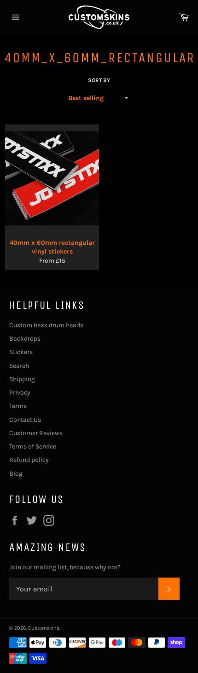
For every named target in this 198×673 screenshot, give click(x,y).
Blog (16, 474)
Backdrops (25, 338)
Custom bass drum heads (46, 325)
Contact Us (25, 420)
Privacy (19, 392)
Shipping (22, 379)
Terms (18, 406)
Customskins (43, 628)
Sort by (99, 80)
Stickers (21, 352)
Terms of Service (32, 446)
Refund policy (29, 460)
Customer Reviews (36, 433)
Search (19, 366)
